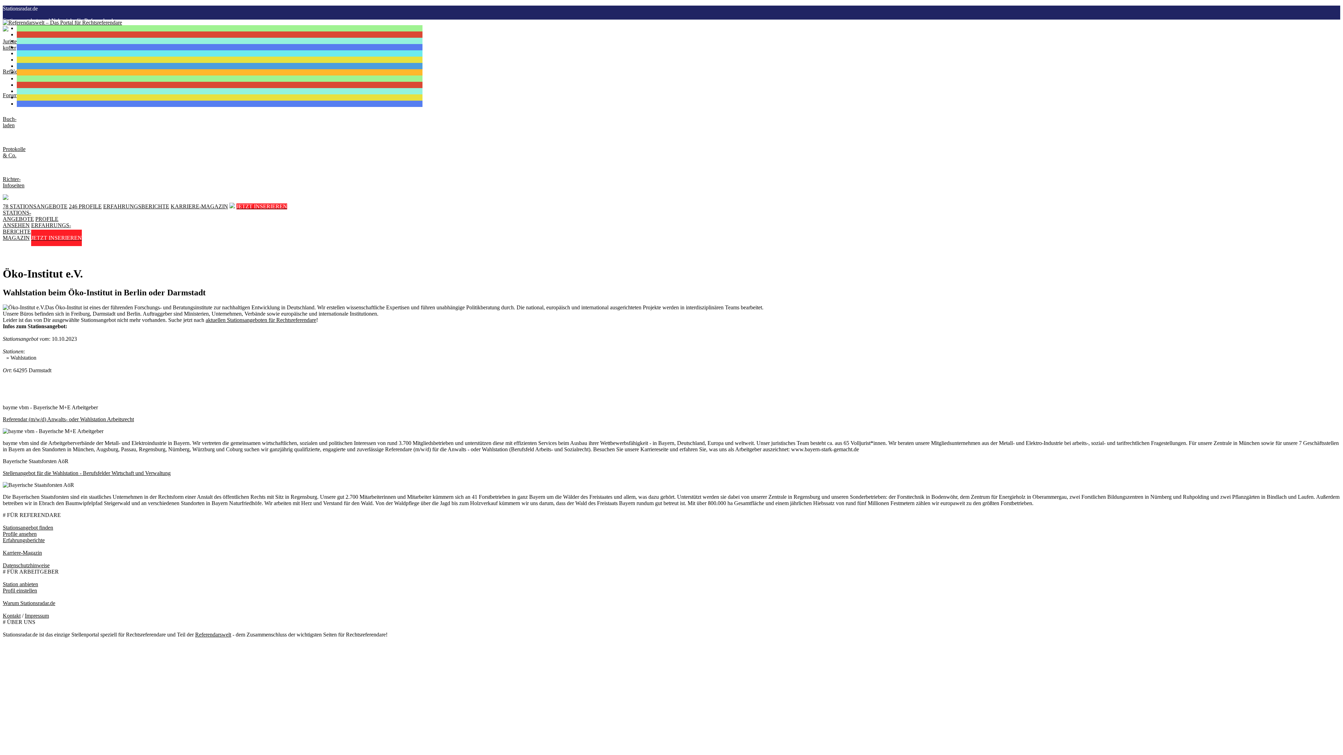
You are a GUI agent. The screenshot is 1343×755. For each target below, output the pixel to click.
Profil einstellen (20, 591)
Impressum (37, 616)
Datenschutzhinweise (26, 565)
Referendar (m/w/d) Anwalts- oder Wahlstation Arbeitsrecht (68, 419)
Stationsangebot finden (28, 528)
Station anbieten (20, 584)
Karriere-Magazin (22, 553)
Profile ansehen (20, 534)
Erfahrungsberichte (24, 540)
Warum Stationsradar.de (29, 603)
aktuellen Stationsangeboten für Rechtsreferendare (261, 320)
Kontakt (12, 616)
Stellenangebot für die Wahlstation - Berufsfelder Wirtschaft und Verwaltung (87, 473)
